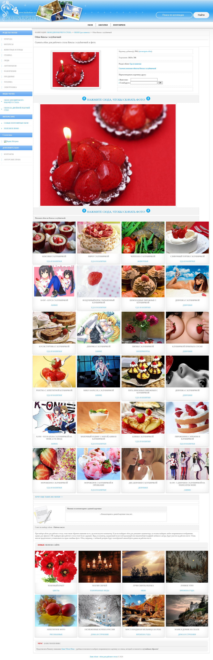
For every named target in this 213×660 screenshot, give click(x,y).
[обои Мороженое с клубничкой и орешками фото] (98, 464)
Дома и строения (100, 634)
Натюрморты (143, 351)
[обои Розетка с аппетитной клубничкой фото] (54, 371)
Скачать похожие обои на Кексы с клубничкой (137, 68)
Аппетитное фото (56, 629)
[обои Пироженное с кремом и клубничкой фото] (187, 418)
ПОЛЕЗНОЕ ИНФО (11, 128)
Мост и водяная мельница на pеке (143, 629)
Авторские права (12, 160)
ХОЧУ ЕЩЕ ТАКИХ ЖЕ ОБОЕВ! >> (49, 497)
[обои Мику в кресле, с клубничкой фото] (98, 371)
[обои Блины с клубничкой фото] (143, 418)
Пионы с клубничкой (143, 346)
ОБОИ (90, 25)
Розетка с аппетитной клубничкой (54, 390)
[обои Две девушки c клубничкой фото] (143, 464)
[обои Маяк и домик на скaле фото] (187, 611)
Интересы (8, 44)
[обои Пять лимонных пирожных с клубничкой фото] (143, 371)
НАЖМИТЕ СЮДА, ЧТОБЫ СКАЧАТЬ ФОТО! (116, 99)
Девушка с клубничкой (187, 300)
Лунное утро (187, 586)
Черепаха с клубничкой (143, 256)
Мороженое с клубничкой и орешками (98, 484)
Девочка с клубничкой (98, 346)
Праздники (9, 77)
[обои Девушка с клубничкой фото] (187, 281)
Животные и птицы (13, 50)
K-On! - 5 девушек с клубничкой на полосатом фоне (187, 484)
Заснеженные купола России (99, 629)
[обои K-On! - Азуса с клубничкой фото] (54, 281)
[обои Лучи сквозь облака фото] (143, 567)
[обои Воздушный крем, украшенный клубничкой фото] (98, 281)
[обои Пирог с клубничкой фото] (98, 237)
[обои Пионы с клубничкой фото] (143, 328)
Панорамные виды (99, 590)
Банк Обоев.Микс (68, 649)
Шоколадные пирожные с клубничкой (143, 301)
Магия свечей (99, 586)
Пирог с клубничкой (98, 256)
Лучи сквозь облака (143, 586)
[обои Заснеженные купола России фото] (100, 611)
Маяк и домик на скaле (187, 629)
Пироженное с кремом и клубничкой (187, 438)
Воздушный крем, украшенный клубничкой (98, 301)
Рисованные (56, 634)
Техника (8, 82)
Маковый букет (56, 586)
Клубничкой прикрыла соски (187, 346)
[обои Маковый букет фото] (56, 567)
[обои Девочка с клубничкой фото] (98, 328)
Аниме (54, 305)
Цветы (56, 590)
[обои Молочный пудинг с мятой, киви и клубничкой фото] (98, 418)
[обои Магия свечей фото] (100, 567)
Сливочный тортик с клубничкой (187, 256)
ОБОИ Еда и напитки (82, 32)
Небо (143, 590)
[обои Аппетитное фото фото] (56, 611)
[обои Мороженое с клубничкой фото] (54, 464)
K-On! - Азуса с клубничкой (54, 300)
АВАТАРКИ (103, 25)
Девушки (187, 305)
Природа (8, 39)
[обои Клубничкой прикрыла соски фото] (187, 328)
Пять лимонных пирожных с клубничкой (143, 391)
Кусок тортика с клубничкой (54, 346)
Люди (6, 61)
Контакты (9, 154)
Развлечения (10, 71)
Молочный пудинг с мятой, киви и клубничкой (98, 438)
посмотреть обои (145, 51)
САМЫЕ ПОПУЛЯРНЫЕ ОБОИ (16, 123)
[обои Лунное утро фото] (187, 567)
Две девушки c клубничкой (143, 483)
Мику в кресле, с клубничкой (98, 390)
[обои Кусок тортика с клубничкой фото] (54, 328)
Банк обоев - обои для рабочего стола (103, 657)
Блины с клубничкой (143, 437)
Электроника (10, 87)
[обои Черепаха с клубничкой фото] (143, 237)
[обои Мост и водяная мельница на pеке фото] (143, 611)
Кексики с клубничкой (54, 256)
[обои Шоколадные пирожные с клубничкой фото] (143, 281)
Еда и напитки (135, 64)
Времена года (187, 590)
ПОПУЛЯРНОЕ (119, 25)
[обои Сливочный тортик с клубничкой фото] (187, 237)
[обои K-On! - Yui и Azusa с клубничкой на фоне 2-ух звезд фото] (54, 418)
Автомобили (10, 66)
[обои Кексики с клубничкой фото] (54, 237)
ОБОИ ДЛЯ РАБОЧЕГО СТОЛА (59, 32)
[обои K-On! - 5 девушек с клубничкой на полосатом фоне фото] (187, 464)
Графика (8, 55)
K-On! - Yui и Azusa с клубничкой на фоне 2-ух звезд (54, 438)
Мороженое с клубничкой (54, 483)
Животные (143, 261)
